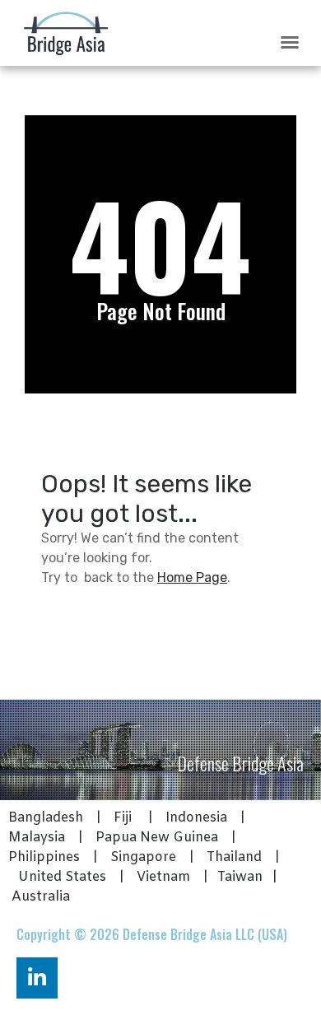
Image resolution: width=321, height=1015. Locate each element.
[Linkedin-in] (37, 978)
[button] (290, 42)
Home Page (192, 577)
